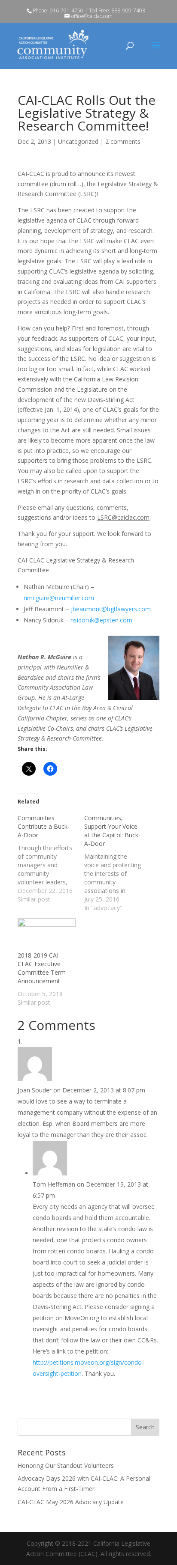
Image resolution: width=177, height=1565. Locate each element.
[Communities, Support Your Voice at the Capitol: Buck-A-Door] (117, 863)
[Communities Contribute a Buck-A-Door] (51, 859)
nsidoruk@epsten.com (101, 620)
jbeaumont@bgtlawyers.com (111, 609)
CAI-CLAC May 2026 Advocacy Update (71, 1502)
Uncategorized (78, 141)
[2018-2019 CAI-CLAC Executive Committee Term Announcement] (47, 934)
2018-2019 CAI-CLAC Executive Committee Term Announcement (42, 968)
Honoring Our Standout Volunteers (66, 1465)
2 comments (122, 141)
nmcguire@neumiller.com (59, 598)
